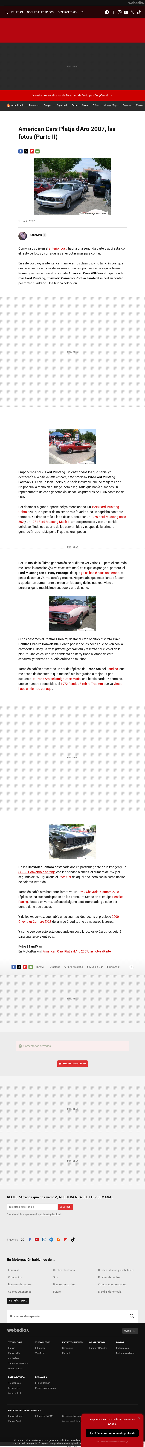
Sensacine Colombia (72, 1421)
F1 (82, 12)
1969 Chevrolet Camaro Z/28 (98, 892)
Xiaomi (139, 105)
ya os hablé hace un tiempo (100, 573)
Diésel (96, 105)
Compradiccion (15, 1393)
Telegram (107, 12)
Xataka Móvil (14, 1353)
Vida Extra (40, 1353)
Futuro (57, 1291)
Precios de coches (64, 1284)
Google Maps (111, 105)
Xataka (11, 1348)
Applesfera (13, 1358)
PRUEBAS (17, 12)
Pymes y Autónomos (45, 1388)
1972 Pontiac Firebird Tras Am (82, 684)
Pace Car (65, 877)
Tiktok (139, 12)
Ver (74, 1063)
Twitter (132, 12)
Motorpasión (122, 1348)
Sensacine (67, 1348)
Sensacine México (71, 1416)
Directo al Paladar (98, 1348)
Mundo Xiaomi (15, 1368)
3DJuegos (40, 1348)
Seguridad (62, 105)
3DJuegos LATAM (44, 1416)
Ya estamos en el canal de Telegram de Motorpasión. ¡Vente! (70, 95)
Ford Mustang (75, 966)
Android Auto (17, 105)
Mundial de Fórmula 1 (111, 1291)
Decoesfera (14, 1388)
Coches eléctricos (64, 1270)
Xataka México (15, 1416)
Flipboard (32, 151)
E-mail (37, 151)
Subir (127, 1330)
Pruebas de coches (109, 1277)
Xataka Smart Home (18, 1363)
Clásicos (55, 966)
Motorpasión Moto (125, 1353)
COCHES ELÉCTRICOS (40, 12)
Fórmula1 (13, 1270)
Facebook (113, 12)
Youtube (126, 12)
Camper (47, 105)
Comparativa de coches (112, 1284)
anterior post (58, 248)
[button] (38, 235)
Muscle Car (96, 966)
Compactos (15, 1277)
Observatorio (67, 12)
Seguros (127, 105)
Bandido (112, 669)
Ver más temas (18, 1300)
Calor (74, 105)
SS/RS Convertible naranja (37, 872)
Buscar (132, 1316)
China (85, 105)
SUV (55, 1277)
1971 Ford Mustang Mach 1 (50, 522)
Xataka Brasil (14, 1421)
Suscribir (65, 1206)
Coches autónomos (19, 1291)
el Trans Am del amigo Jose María (57, 679)
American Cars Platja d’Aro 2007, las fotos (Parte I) (78, 951)
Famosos (34, 105)
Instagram (119, 12)
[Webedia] (136, 3)
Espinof (66, 1353)
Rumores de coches (20, 1284)
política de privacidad (49, 1214)
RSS (58, 1239)
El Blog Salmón (42, 1383)
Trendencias (14, 1383)
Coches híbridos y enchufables (116, 1270)
